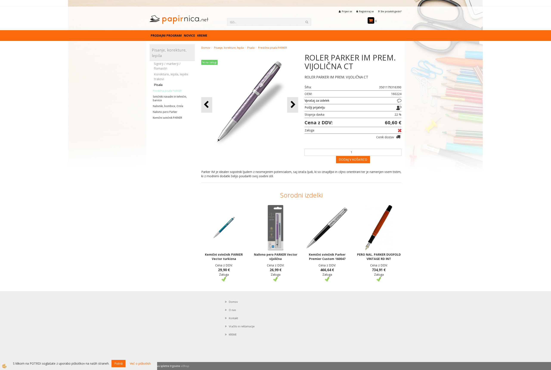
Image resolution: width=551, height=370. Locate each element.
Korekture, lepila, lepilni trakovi (171, 76)
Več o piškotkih (140, 363)
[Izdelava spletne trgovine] (185, 366)
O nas (232, 310)
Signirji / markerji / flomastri (167, 65)
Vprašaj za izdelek (317, 100)
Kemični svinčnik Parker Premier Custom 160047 (327, 256)
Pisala (158, 84)
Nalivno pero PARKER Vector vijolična (275, 256)
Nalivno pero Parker (165, 112)
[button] (292, 104)
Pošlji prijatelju (315, 107)
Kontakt (233, 318)
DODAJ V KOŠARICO (353, 159)
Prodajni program (166, 35)
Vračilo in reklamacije (242, 326)
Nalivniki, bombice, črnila (168, 106)
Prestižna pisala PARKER (167, 91)
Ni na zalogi (209, 62)
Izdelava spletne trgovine (165, 366)
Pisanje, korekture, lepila (229, 48)
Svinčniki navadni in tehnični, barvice (170, 98)
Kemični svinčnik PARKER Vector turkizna (224, 256)
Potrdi (118, 363)
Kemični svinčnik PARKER (167, 118)
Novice (189, 35)
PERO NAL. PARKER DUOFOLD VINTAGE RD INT (379, 256)
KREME (202, 35)
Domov (205, 48)
